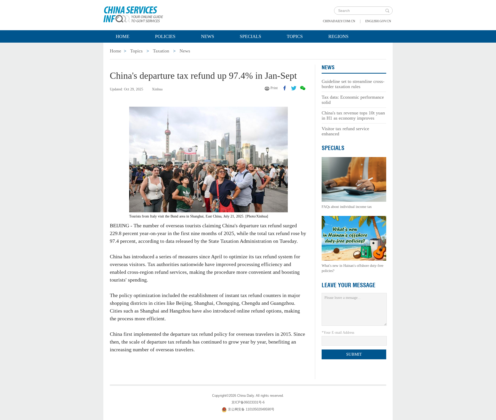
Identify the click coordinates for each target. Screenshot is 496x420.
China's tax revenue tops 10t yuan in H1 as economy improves (353, 115)
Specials (250, 36)
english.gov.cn (378, 21)
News (207, 36)
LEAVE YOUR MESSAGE (348, 285)
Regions (338, 36)
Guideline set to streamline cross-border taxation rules (353, 84)
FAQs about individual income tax (347, 207)
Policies (165, 36)
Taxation (161, 50)
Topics (295, 36)
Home (122, 36)
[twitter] (293, 88)
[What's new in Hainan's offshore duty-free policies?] (354, 238)
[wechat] (302, 88)
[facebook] (284, 88)
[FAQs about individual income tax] (354, 179)
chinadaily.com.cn (339, 21)
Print (274, 88)
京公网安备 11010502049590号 (251, 409)
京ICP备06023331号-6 (248, 402)
